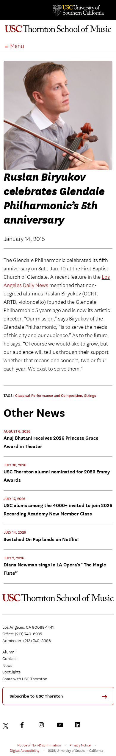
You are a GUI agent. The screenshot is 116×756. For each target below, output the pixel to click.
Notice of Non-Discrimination (39, 745)
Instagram (43, 725)
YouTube (61, 725)
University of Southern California (77, 10)
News (7, 665)
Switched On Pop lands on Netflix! (41, 539)
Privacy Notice (80, 745)
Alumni (8, 652)
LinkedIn (79, 725)
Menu (17, 46)
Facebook (25, 725)
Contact (9, 658)
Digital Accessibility (24, 750)
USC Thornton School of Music (58, 31)
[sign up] (106, 698)
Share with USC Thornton (24, 678)
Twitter (6, 725)
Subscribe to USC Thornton (36, 696)
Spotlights (11, 672)
